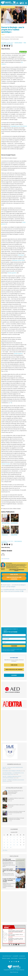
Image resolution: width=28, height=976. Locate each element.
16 (10, 842)
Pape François (4, 7)
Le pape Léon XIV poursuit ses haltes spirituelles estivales (9, 880)
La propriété (15, 956)
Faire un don (14, 574)
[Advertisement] (14, 611)
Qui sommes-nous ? (7, 956)
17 (14, 842)
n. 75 (10, 402)
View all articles (5, 558)
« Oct (4, 850)
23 (10, 844)
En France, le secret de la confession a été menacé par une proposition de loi (16, 812)
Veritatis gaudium (11, 272)
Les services (22, 956)
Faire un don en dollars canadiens (14, 578)
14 (4, 842)
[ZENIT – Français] (8, 2)
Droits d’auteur (14, 958)
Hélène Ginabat (18, 42)
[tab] (8, 927)
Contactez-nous (22, 958)
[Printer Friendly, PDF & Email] (23, 52)
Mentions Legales (6, 958)
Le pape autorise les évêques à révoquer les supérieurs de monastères (16, 819)
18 (17, 842)
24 (14, 844)
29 (7, 847)
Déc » (6, 850)
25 (17, 844)
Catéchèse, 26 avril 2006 (18, 260)
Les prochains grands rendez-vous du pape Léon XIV (9, 870)
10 (14, 839)
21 (4, 844)
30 (10, 847)
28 (4, 847)
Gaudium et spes (5, 464)
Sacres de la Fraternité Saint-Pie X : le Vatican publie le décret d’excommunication (15, 792)
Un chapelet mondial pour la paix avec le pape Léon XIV (16, 799)
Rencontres (11, 7)
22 (7, 844)
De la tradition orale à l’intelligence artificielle (11, 770)
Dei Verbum (21, 255)
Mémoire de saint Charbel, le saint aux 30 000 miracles (16, 805)
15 (7, 842)
